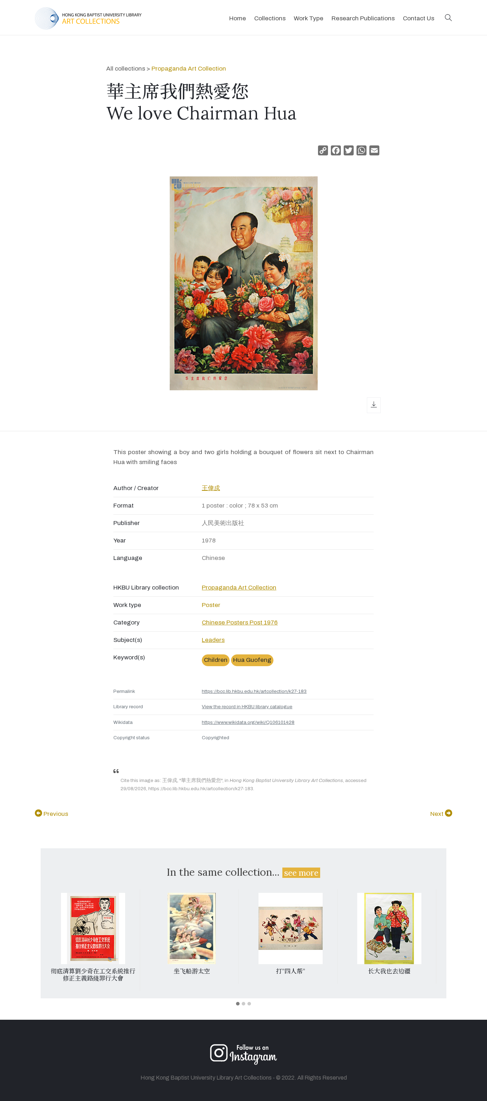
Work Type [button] (308, 18)
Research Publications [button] (363, 18)
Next (437, 814)
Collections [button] (270, 18)
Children (215, 660)
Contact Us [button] (418, 18)
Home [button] (237, 18)
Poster (211, 605)
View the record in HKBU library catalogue (247, 706)
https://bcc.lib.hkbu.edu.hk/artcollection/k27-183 (254, 691)
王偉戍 (211, 488)
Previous (55, 814)
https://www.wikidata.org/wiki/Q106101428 (248, 722)
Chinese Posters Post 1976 (240, 622)
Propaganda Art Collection (189, 68)
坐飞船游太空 (192, 971)
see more (301, 873)
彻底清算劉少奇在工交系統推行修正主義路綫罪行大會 (93, 974)
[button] (448, 18)
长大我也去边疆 (389, 971)
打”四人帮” (290, 971)
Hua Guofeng (252, 660)
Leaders (213, 640)
